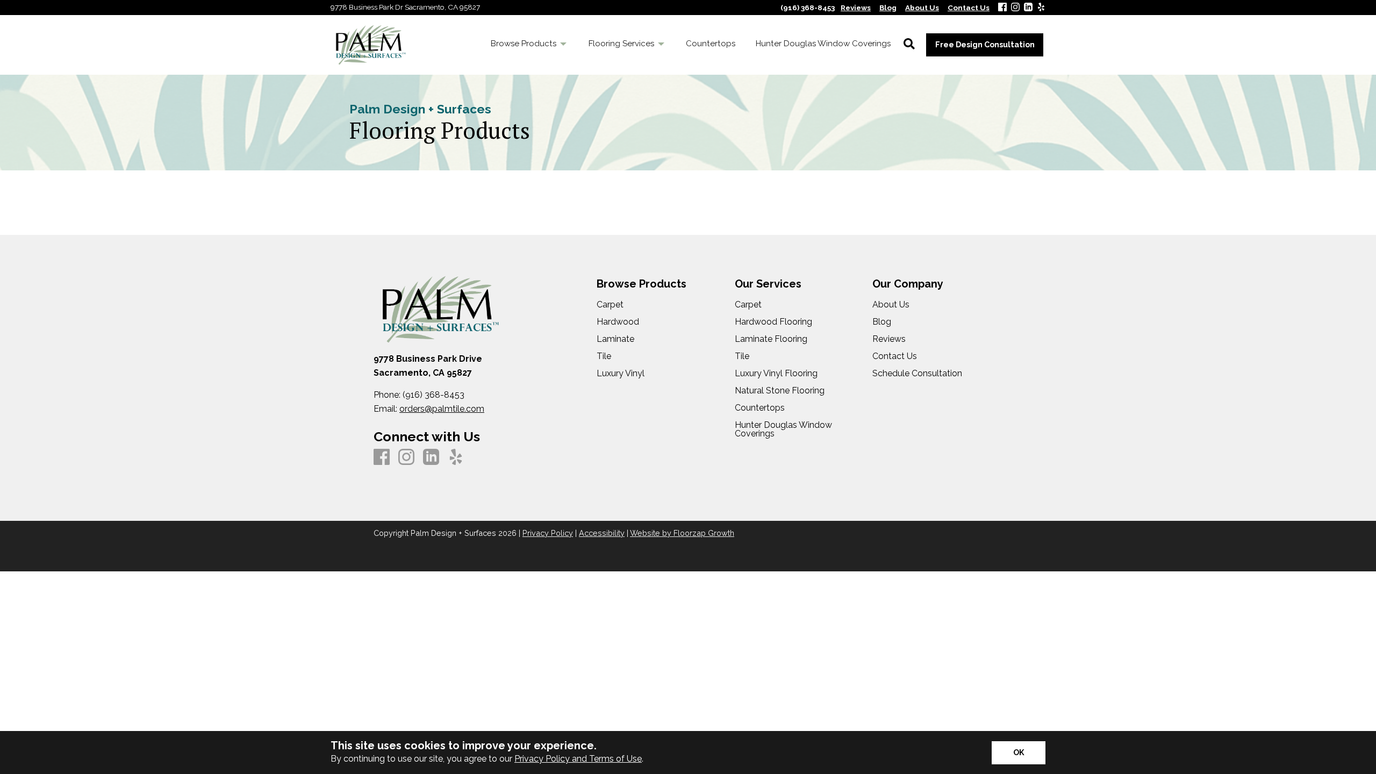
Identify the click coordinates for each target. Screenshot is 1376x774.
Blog (881, 322)
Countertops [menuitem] (710, 43)
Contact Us (894, 356)
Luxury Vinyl (620, 373)
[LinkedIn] (1028, 8)
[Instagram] (1015, 8)
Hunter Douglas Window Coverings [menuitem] (823, 43)
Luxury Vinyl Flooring (776, 373)
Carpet (610, 304)
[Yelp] (1041, 8)
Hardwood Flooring (773, 322)
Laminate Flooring (771, 339)
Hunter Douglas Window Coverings (783, 429)
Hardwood (618, 322)
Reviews (889, 339)
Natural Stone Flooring (780, 390)
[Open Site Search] (909, 44)
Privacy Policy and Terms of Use (578, 759)
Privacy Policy (547, 533)
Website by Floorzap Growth (682, 533)
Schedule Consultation (917, 373)
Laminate (615, 339)
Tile (604, 356)
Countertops (760, 408)
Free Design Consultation (985, 44)
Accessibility (602, 533)
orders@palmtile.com (441, 409)
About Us (890, 304)
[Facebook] (1002, 8)
